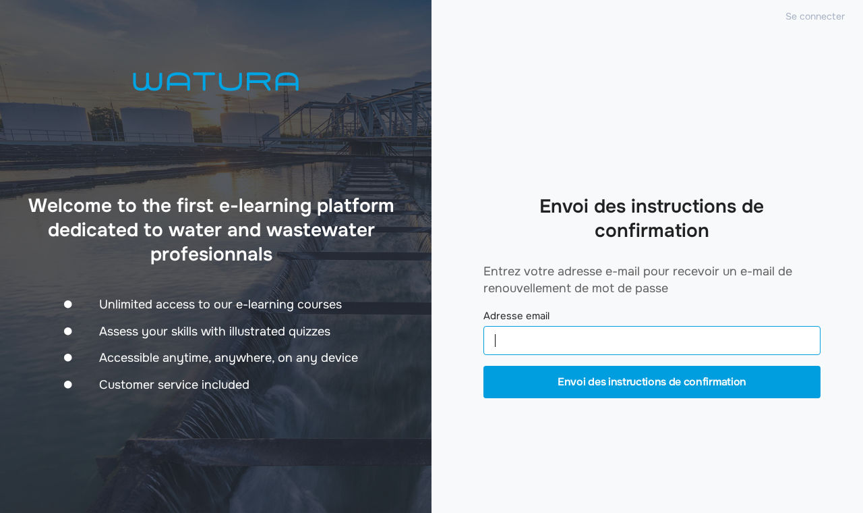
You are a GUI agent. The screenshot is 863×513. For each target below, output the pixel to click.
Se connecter (815, 16)
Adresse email (516, 316)
